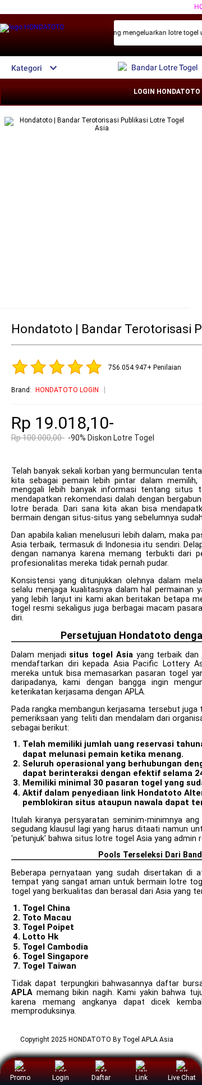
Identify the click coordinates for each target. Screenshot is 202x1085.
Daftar (101, 1078)
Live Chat (182, 1078)
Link (141, 1078)
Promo (20, 1078)
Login (60, 1078)
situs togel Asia (100, 655)
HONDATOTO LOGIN (67, 390)
